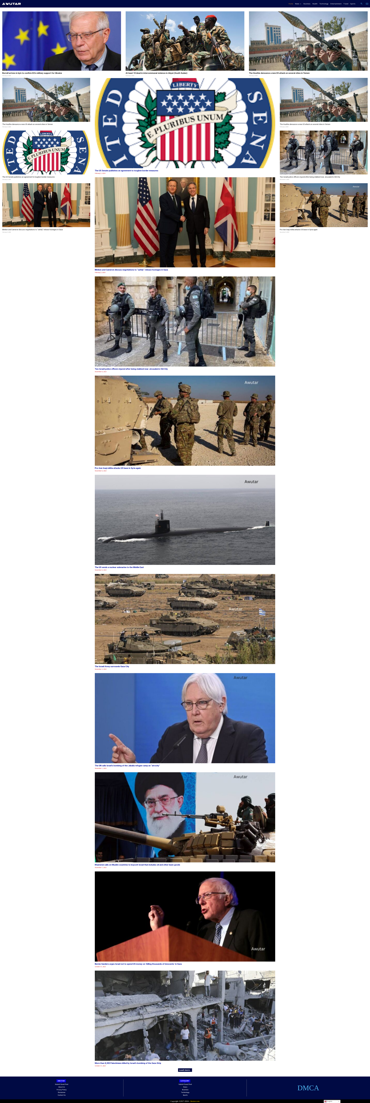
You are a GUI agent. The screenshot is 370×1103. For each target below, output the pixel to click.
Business (185, 1089)
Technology (185, 1092)
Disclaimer (61, 1092)
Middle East (252, 69)
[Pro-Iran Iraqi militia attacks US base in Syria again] (185, 421)
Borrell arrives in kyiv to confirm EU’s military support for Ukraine (32, 73)
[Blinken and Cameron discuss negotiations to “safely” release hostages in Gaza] (46, 205)
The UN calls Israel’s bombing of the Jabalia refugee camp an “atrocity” (127, 765)
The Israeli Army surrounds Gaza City (112, 666)
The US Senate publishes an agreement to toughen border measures (28, 177)
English (329, 1101)
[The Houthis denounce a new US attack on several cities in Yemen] (308, 41)
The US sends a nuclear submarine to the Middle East (119, 567)
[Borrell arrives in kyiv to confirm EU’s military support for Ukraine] (61, 41)
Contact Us (62, 1095)
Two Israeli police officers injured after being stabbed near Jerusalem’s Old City (131, 369)
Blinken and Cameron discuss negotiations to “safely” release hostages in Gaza (32, 230)
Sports (185, 1095)
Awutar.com (195, 1101)
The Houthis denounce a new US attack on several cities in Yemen (279, 73)
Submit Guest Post (61, 1084)
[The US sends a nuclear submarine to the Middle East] (185, 520)
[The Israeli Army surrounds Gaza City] (185, 619)
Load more (184, 1070)
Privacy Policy (62, 1089)
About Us (61, 1087)
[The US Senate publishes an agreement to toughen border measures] (46, 152)
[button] (361, 4)
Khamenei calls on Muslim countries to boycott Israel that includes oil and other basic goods (137, 865)
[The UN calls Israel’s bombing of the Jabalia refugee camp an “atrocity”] (185, 718)
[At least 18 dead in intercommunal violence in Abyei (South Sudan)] (185, 41)
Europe (4, 69)
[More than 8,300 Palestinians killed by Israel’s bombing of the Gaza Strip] (185, 1016)
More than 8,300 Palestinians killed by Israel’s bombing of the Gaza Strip (128, 1063)
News (185, 1087)
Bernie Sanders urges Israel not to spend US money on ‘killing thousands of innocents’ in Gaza (138, 964)
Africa (127, 69)
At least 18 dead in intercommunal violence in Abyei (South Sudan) (156, 73)
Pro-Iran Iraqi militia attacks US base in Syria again (118, 468)
